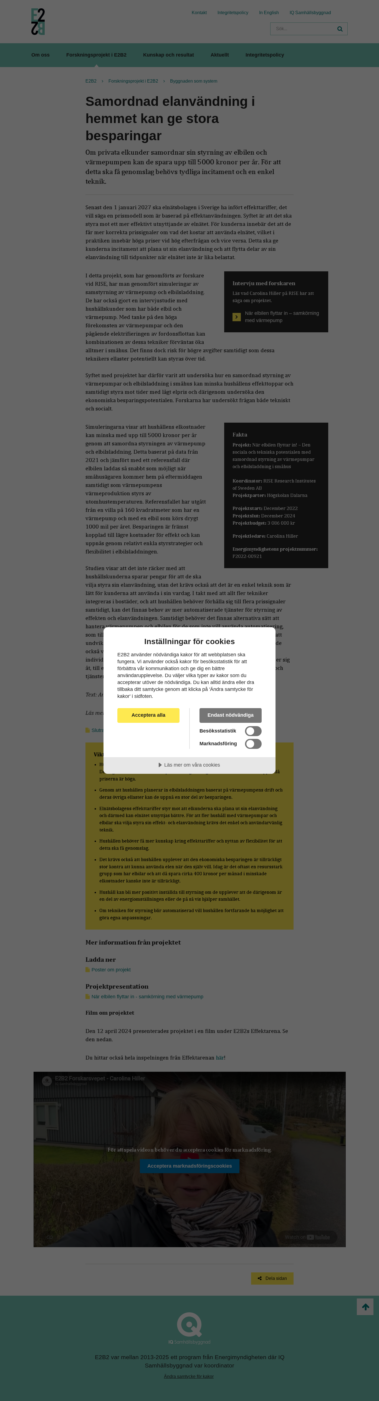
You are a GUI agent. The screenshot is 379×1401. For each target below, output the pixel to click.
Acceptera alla (148, 715)
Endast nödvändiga (231, 715)
